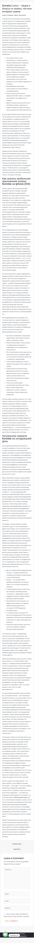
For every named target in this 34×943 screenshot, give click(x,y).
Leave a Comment (7, 15)
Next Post (17, 849)
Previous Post (16, 844)
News (16, 15)
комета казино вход (20, 797)
